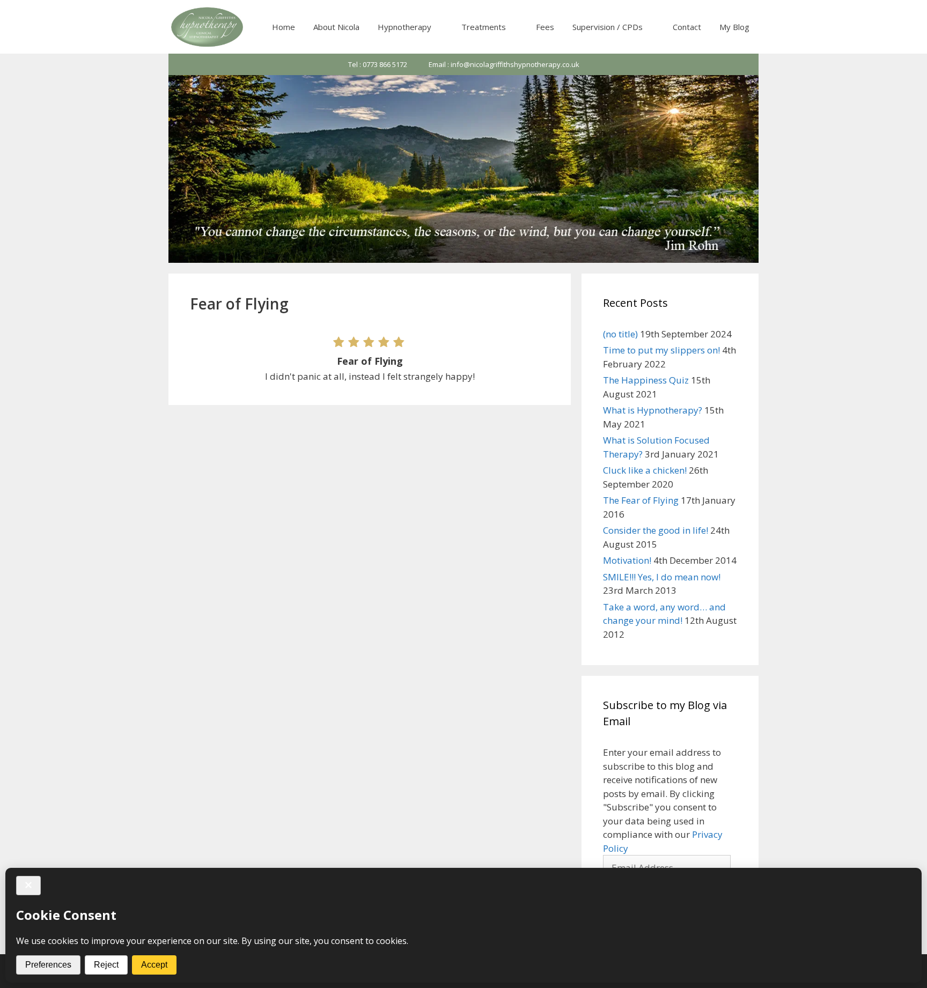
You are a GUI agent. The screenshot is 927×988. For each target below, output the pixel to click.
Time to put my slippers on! (661, 350)
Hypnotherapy (404, 26)
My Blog (734, 26)
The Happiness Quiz (646, 380)
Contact (687, 26)
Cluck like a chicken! (645, 470)
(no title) (620, 334)
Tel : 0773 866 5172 (377, 64)
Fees (545, 26)
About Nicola (336, 26)
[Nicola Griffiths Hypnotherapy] (208, 27)
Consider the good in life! (655, 530)
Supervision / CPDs (607, 26)
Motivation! (627, 560)
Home (283, 26)
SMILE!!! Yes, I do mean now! (661, 577)
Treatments (483, 26)
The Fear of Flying (641, 500)
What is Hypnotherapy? (652, 410)
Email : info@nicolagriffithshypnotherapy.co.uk (504, 64)
